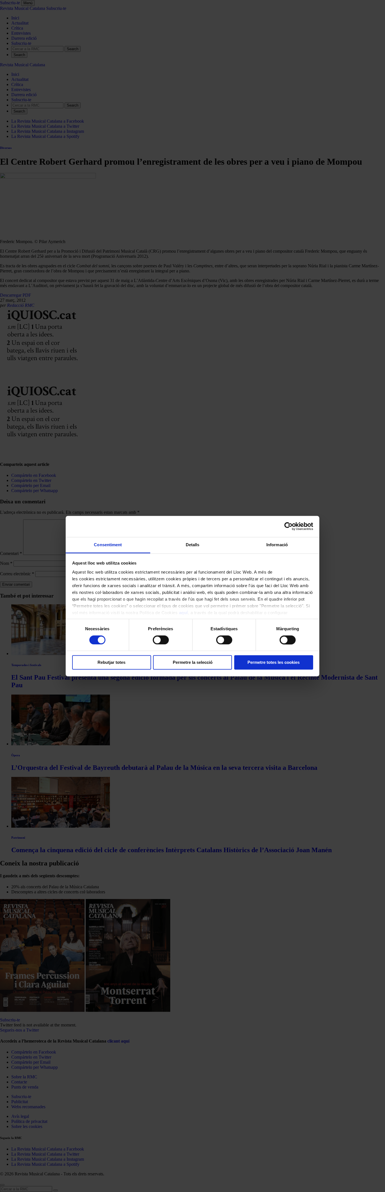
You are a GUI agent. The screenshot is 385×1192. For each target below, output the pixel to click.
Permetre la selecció (193, 662)
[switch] (161, 639)
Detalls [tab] (193, 544)
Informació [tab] (277, 544)
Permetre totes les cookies (273, 662)
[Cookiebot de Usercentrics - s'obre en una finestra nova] (288, 526)
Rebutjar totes (111, 662)
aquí (183, 612)
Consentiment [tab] (108, 544)
